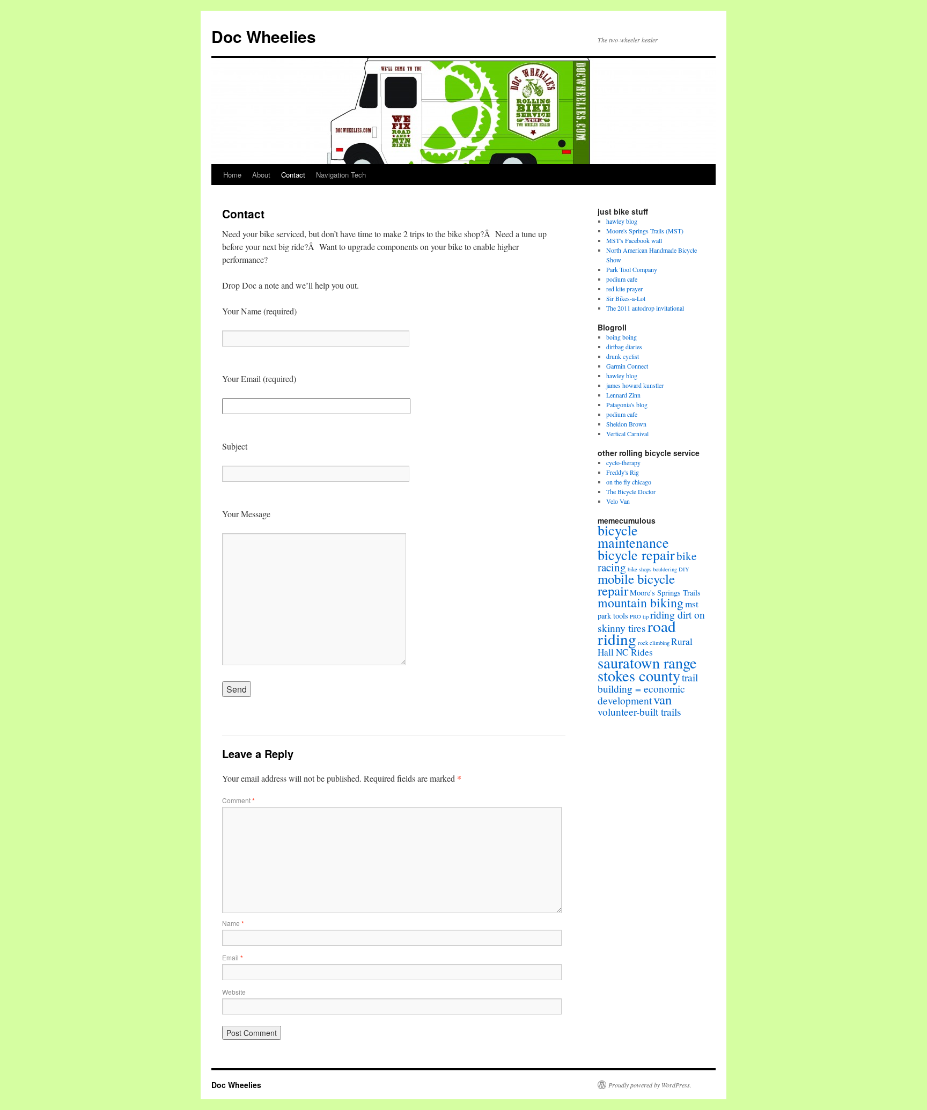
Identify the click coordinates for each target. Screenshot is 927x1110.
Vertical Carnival (627, 433)
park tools (613, 616)
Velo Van (618, 501)
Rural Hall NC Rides (645, 646)
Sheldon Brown (626, 424)
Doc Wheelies (263, 36)
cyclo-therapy (623, 462)
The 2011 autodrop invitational (645, 308)
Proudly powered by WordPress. (649, 1084)
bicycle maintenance (633, 536)
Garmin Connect (627, 366)
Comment (238, 800)
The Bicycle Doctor (631, 491)
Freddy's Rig (622, 472)
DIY (684, 569)
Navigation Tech (341, 175)
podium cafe (621, 279)
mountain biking (640, 602)
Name (233, 923)
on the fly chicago (628, 481)
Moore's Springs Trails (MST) (644, 230)
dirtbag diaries (624, 346)
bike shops (639, 569)
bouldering (665, 569)
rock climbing (654, 642)
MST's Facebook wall (634, 240)
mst (691, 604)
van (662, 699)
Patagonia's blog (627, 404)
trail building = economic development (648, 688)
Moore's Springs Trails (665, 592)
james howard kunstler (635, 385)
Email (232, 957)
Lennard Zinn (623, 395)
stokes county (639, 675)
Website (234, 991)
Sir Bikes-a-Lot (625, 298)
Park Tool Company (631, 269)
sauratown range (647, 662)
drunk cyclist (622, 356)
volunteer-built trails (639, 711)
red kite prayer (624, 288)
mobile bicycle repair (636, 584)
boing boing (621, 337)
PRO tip (639, 616)
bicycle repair (636, 555)
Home (232, 175)
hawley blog (621, 221)
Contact (293, 175)
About (261, 175)
